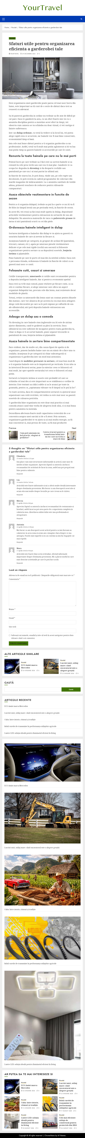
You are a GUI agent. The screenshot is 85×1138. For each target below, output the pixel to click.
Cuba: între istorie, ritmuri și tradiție (20, 719)
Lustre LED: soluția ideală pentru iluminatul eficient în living (30, 733)
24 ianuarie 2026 (29, 671)
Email (12, 618)
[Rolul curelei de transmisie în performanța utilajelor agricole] (42, 938)
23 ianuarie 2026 (68, 673)
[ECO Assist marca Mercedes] (11, 666)
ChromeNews (49, 1135)
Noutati (12, 38)
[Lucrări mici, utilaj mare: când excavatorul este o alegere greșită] (51, 666)
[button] (3, 19)
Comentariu (14, 579)
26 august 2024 (66, 1128)
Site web (12, 627)
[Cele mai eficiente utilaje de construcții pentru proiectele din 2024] (50, 1121)
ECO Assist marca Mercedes (29, 666)
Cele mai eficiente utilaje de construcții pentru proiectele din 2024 (68, 1121)
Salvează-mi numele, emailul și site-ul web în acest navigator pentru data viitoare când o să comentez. (42, 636)
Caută (9, 683)
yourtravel (15, 54)
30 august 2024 (28, 1128)
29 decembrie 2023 (28, 54)
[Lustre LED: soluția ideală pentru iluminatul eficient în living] (42, 1015)
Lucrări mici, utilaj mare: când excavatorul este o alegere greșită (69, 667)
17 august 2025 (66, 1111)
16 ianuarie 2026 (29, 1108)
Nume (12, 609)
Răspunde (20, 474)
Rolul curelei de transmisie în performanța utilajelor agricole (30, 726)
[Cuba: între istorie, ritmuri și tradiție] (42, 880)
